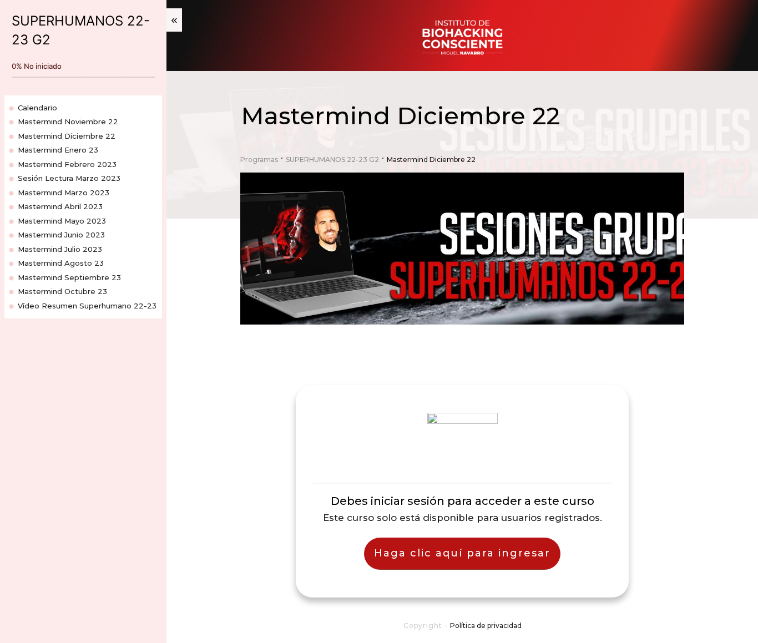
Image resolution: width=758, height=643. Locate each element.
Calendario (37, 107)
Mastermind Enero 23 (58, 149)
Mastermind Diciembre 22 (66, 135)
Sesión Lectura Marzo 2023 (69, 178)
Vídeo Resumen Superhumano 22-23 (87, 305)
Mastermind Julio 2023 (60, 249)
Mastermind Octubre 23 (62, 291)
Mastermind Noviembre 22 (68, 121)
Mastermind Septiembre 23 (69, 277)
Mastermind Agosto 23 (61, 263)
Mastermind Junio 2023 (61, 234)
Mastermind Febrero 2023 (67, 164)
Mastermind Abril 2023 (60, 206)
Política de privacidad (486, 625)
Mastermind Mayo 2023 (62, 220)
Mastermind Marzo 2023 (63, 192)
